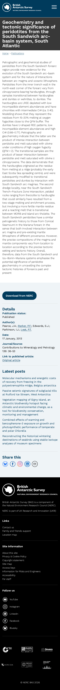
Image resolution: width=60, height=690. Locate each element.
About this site (10, 553)
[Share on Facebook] (13, 464)
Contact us (8, 527)
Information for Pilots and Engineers (21, 571)
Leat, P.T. (26, 329)
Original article (11, 360)
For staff (6, 579)
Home (5, 53)
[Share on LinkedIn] (27, 464)
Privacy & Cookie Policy (14, 556)
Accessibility (8, 575)
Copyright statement (13, 560)
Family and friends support (16, 531)
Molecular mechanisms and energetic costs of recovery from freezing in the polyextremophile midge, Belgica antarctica (29, 382)
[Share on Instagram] (20, 464)
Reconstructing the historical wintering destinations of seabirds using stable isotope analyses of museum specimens (30, 439)
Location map (9, 534)
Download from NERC (19, 295)
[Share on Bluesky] (5, 464)
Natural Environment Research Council (27, 505)
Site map (7, 564)
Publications (17, 53)
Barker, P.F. (24, 325)
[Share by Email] (35, 464)
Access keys (8, 567)
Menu (54, 7)
